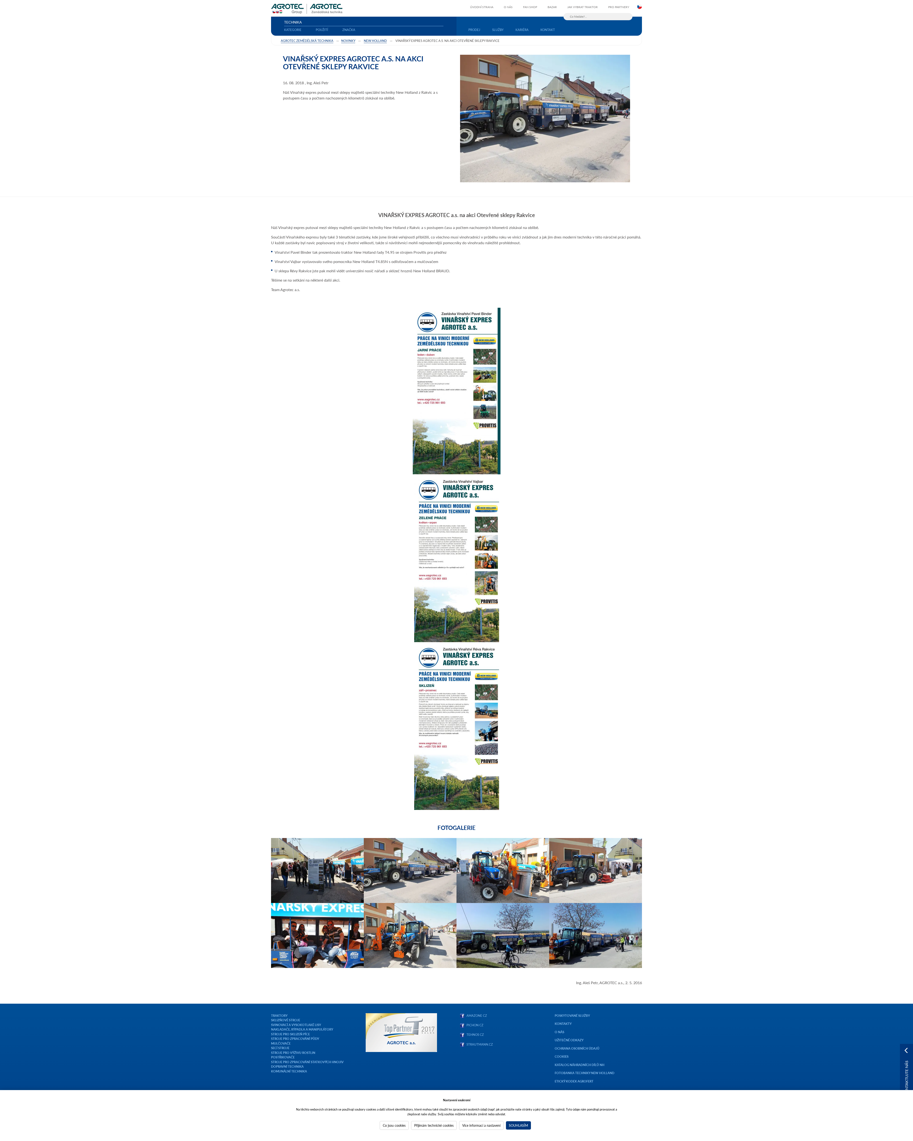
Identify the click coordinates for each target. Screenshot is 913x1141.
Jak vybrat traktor (582, 7)
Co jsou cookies (394, 1125)
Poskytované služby (572, 1015)
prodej (474, 29)
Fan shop (530, 7)
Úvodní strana (481, 7)
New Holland (375, 40)
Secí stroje (280, 1048)
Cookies (561, 1056)
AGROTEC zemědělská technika (307, 40)
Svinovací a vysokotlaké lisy (296, 1024)
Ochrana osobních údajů (577, 1048)
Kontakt (547, 29)
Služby (498, 29)
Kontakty (563, 1023)
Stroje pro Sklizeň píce (290, 1034)
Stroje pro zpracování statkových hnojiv (307, 1062)
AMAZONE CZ (476, 1015)
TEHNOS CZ (474, 1034)
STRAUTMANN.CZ (479, 1044)
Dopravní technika (287, 1066)
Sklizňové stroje (285, 1020)
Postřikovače (283, 1057)
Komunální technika (289, 1071)
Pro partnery (618, 7)
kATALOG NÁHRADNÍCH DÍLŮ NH (580, 1064)
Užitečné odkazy (569, 1040)
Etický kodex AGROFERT (574, 1081)
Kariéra (522, 29)
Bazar (552, 7)
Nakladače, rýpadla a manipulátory (302, 1029)
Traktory (279, 1015)
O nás (508, 7)
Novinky (348, 40)
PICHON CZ (474, 1025)
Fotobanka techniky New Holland (584, 1073)
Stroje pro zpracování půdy (295, 1038)
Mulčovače (281, 1043)
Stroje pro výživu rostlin (293, 1052)
